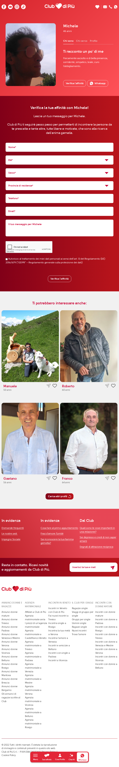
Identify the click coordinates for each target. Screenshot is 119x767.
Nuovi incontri (79, 630)
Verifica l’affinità (74, 83)
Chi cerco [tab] (81, 40)
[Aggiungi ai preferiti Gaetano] (54, 478)
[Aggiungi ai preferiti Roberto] (113, 386)
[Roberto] (88, 346)
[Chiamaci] (110, 5)
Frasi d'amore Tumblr (52, 533)
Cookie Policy (9, 755)
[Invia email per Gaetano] (49, 478)
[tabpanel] (88, 58)
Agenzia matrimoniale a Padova (33, 657)
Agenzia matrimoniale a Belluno (33, 712)
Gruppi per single (81, 619)
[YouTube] (10, 5)
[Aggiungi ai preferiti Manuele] (54, 386)
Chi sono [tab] (68, 40)
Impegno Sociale (11, 539)
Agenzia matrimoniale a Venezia (33, 668)
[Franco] (88, 439)
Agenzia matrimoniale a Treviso (33, 645)
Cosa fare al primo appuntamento (59, 527)
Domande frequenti (13, 527)
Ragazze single (80, 608)
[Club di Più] (59, 6)
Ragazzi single (79, 627)
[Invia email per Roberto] (107, 386)
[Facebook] (4, 5)
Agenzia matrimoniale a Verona (33, 690)
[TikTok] (23, 5)
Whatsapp (100, 83)
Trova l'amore (79, 634)
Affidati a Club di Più (35, 612)
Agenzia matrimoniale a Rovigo (33, 723)
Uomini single (79, 623)
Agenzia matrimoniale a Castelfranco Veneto (35, 634)
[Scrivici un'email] (105, 5)
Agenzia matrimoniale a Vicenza (33, 701)
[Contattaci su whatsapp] (115, 5)
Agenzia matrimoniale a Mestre (33, 679)
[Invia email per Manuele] (49, 386)
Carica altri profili (57, 496)
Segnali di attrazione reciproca (96, 546)
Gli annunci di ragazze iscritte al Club (11, 697)
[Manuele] (30, 346)
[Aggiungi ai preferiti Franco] (113, 478)
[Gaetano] (30, 439)
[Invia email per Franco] (107, 478)
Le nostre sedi (10, 533)
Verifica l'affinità (60, 278)
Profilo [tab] (93, 40)
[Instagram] (17, 5)
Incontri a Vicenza (57, 660)
